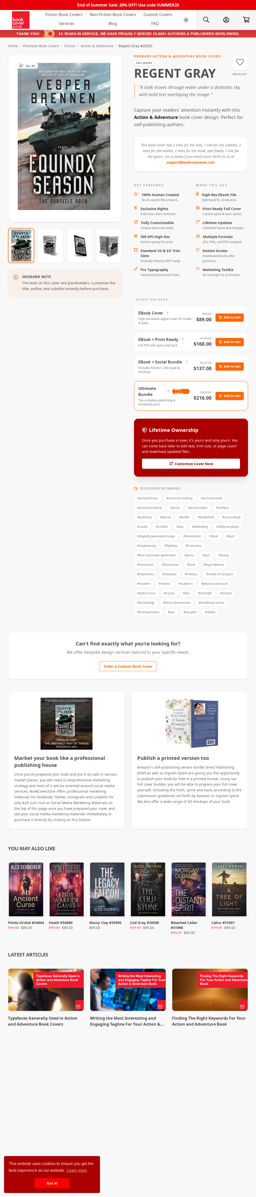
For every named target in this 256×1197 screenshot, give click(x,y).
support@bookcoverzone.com (190, 162)
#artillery (222, 508)
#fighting (170, 546)
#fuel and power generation (156, 555)
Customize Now (68, 138)
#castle (142, 527)
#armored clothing (179, 498)
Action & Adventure (97, 45)
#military (191, 574)
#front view (193, 546)
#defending (200, 527)
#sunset (226, 593)
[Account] (226, 20)
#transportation (148, 612)
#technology (145, 602)
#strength (205, 593)
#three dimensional (176, 602)
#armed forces (147, 498)
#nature (164, 584)
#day (180, 527)
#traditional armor (211, 602)
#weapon (190, 612)
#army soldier (198, 508)
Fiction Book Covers (63, 14)
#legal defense (214, 565)
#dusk (214, 536)
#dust (230, 536)
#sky (186, 593)
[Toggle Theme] (186, 20)
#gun (206, 555)
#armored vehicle (149, 508)
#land (191, 565)
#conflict (162, 527)
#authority (144, 517)
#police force (146, 593)
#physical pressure (215, 584)
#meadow (169, 574)
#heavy (223, 555)
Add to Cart (232, 317)
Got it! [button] (52, 1183)
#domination (192, 536)
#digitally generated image (156, 536)
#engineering (146, 546)
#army (175, 508)
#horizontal (145, 565)
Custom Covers (158, 14)
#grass (189, 555)
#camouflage (231, 517)
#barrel (165, 517)
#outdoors (185, 584)
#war (171, 612)
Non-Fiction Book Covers (113, 14)
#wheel (210, 612)
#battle (184, 517)
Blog (112, 23)
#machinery (145, 574)
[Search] (206, 20)
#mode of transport (219, 574)
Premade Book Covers (41, 45)
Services (66, 23)
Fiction (70, 45)
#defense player (227, 527)
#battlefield (206, 517)
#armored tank (211, 498)
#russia (169, 593)
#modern (143, 584)
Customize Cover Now (194, 463)
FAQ (155, 23)
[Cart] (246, 20)
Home (13, 45)
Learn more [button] (77, 1170)
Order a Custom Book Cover (128, 666)
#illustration (170, 565)
